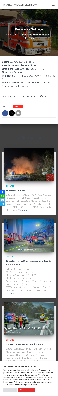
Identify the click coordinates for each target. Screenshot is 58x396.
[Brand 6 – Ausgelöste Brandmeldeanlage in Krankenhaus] (29, 235)
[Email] (2, 200)
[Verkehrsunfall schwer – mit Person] (29, 319)
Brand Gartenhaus (16, 190)
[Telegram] (2, 204)
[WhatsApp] (2, 196)
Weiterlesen (23, 210)
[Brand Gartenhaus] (29, 165)
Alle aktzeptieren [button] (26, 390)
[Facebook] (2, 192)
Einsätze (18, 106)
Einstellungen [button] (10, 390)
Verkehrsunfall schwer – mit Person (24, 344)
